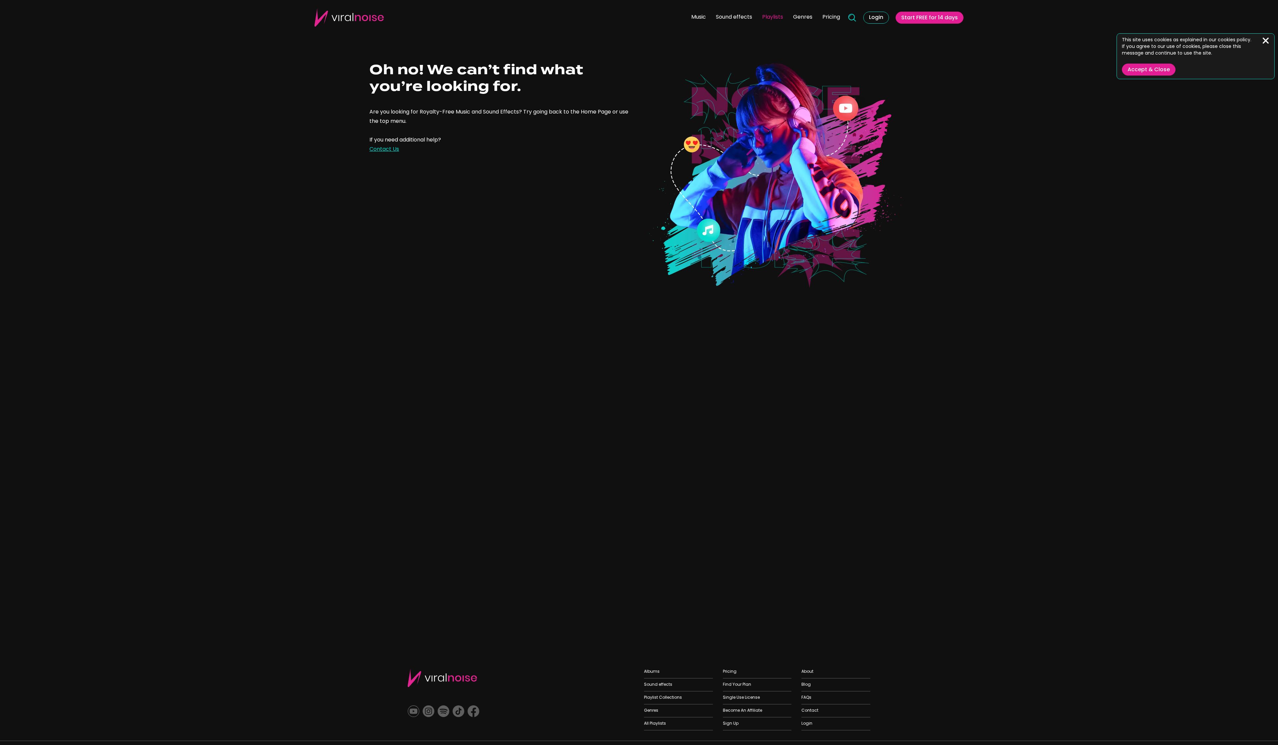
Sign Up (731, 724)
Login (876, 17)
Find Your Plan (737, 685)
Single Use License (741, 698)
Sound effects (734, 17)
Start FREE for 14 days (929, 18)
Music (698, 17)
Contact (809, 711)
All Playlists (655, 724)
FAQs (806, 698)
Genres (802, 17)
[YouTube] (413, 711)
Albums (652, 672)
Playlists (772, 17)
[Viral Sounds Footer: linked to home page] (442, 678)
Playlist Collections (663, 698)
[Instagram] (428, 711)
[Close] (1266, 41)
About (807, 672)
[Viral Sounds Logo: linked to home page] (349, 17)
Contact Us (384, 149)
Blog (806, 685)
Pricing (831, 17)
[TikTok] (458, 711)
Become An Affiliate (742, 711)
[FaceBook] (473, 711)
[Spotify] (443, 711)
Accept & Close (1149, 70)
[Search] (852, 18)
